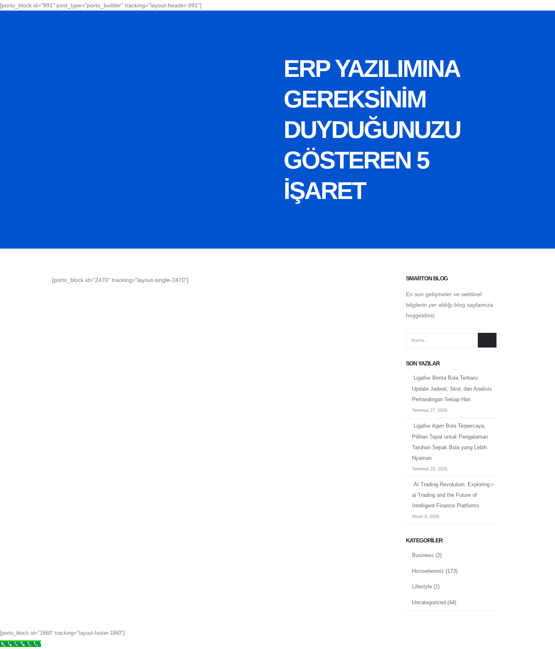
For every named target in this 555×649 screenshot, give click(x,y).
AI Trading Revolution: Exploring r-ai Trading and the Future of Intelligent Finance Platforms (453, 495)
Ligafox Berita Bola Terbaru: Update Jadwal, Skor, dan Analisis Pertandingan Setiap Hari (452, 388)
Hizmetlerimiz (428, 571)
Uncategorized (429, 602)
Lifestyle (422, 587)
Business (423, 555)
